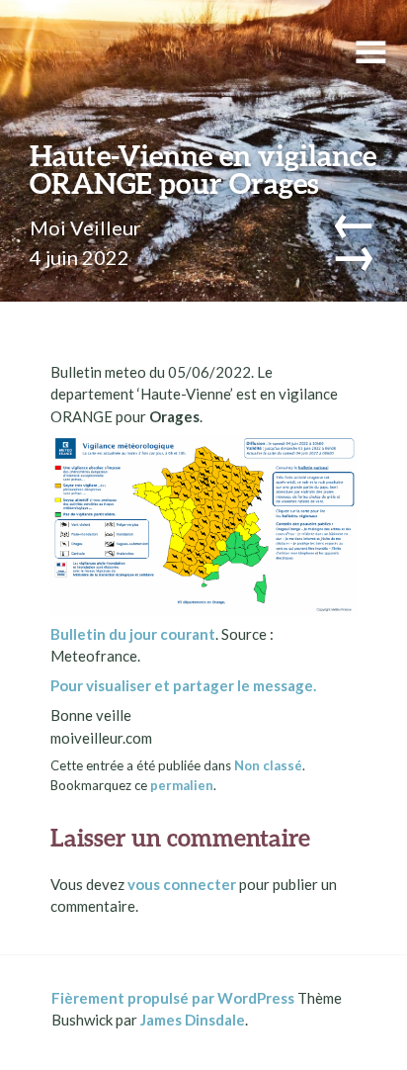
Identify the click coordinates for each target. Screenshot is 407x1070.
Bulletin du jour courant (132, 634)
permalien (181, 785)
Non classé (268, 765)
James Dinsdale (192, 1019)
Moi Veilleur (85, 227)
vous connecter (181, 884)
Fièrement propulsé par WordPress (172, 998)
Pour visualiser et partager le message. (183, 685)
